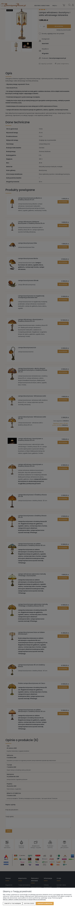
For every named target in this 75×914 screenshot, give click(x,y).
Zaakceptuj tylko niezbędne (12, 903)
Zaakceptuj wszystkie (44, 903)
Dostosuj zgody (29, 903)
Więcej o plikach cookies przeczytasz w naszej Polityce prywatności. (24, 899)
